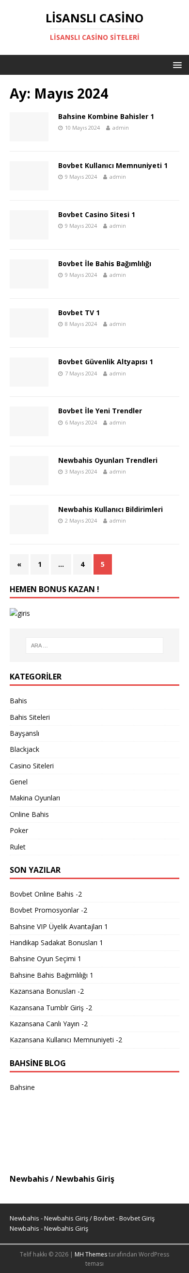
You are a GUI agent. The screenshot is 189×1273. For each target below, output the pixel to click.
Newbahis (29, 1178)
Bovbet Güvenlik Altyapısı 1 (105, 361)
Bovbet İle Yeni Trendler (100, 410)
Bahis (18, 700)
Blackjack (24, 749)
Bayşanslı (24, 733)
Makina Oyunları (35, 797)
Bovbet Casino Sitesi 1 (96, 214)
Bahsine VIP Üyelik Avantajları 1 (59, 926)
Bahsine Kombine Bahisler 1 (106, 116)
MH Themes (91, 1254)
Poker (19, 830)
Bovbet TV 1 (79, 312)
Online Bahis (29, 814)
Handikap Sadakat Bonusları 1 (56, 942)
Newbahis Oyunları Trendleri (108, 460)
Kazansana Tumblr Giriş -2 (51, 1007)
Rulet (18, 846)
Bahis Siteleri (30, 717)
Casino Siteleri (32, 765)
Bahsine (22, 1087)
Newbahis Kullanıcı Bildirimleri (110, 509)
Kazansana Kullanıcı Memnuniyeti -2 (66, 1039)
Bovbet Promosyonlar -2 (48, 910)
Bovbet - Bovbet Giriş (124, 1218)
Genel (19, 781)
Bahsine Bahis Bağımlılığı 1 (52, 975)
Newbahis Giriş (85, 1178)
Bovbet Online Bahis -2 (46, 894)
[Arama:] (94, 645)
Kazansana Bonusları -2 (47, 991)
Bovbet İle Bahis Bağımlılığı (104, 263)
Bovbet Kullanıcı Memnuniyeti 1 (113, 165)
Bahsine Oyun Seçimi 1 (45, 958)
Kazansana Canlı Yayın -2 (49, 1023)
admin (120, 127)
